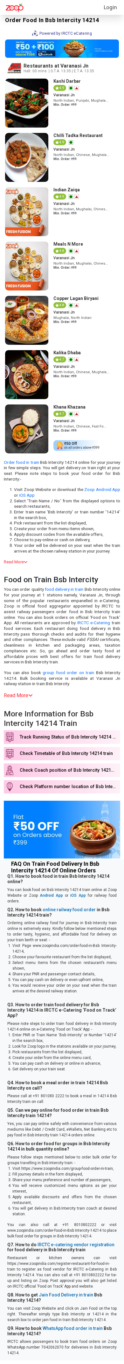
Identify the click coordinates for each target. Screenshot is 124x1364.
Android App (51, 895)
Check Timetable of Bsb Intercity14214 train (66, 753)
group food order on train (68, 672)
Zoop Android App (102, 489)
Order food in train (21, 462)
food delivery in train (64, 589)
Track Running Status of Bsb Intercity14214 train (70, 737)
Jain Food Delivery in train (66, 1294)
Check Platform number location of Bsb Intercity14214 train (70, 786)
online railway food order (69, 909)
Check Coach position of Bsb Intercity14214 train (70, 770)
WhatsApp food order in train (73, 1328)
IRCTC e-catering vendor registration (76, 1244)
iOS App (27, 495)
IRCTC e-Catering (93, 622)
